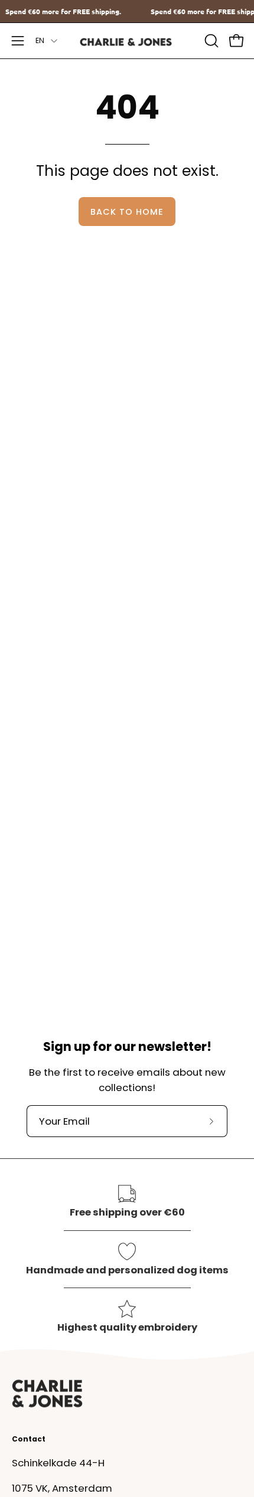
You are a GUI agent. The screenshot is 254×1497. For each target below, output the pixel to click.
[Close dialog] (238, 687)
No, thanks (187, 787)
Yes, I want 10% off (187, 766)
